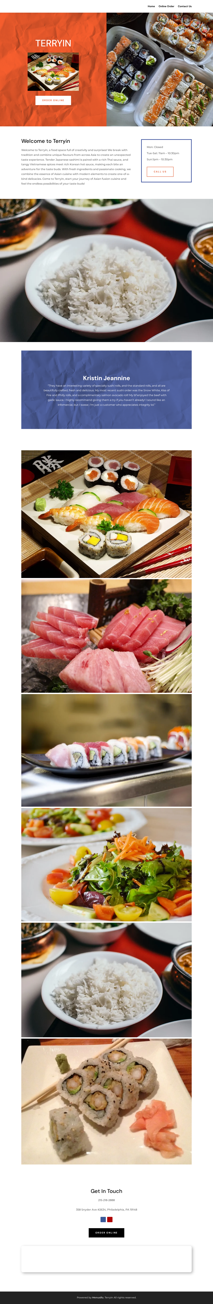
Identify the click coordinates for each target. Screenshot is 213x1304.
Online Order (166, 6)
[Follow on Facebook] (103, 1219)
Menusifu (98, 1297)
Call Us (160, 171)
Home (151, 6)
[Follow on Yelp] (109, 1219)
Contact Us (185, 6)
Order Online (53, 100)
